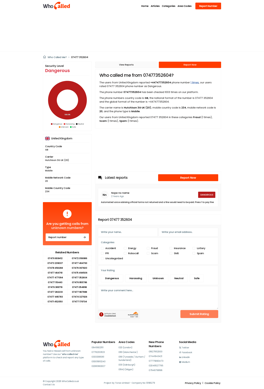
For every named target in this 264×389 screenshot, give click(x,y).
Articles (155, 6)
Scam (154, 253)
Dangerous (112, 278)
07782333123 (98, 352)
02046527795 (156, 365)
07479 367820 (79, 268)
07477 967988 (79, 292)
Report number (57, 237)
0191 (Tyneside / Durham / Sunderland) (132, 358)
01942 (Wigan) (126, 369)
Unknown (158, 278)
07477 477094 (55, 277)
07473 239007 (55, 263)
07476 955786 (79, 282)
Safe (197, 278)
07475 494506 (79, 272)
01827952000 (155, 351)
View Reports (126, 64)
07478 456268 (55, 268)
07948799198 (155, 370)
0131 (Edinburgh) (127, 364)
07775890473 (156, 360)
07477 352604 (79, 57)
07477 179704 (79, 301)
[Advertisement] (130, 31)
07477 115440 (55, 282)
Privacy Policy (193, 383)
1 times (195, 82)
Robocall (133, 253)
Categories (168, 6)
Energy (132, 248)
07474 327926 (79, 296)
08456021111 (97, 347)
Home (144, 6)
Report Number (208, 6)
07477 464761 (55, 272)
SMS (176, 253)
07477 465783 (55, 296)
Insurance (180, 248)
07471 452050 (55, 301)
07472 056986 (79, 258)
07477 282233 (55, 292)
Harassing (135, 278)
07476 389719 (55, 287)
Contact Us (49, 384)
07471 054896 (79, 287)
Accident (110, 248)
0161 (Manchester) (128, 352)
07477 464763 (79, 263)
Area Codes (185, 6)
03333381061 (98, 356)
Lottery (201, 248)
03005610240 (98, 361)
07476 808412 (55, 258)
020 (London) (125, 347)
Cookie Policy (212, 383)
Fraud (154, 248)
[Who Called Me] (56, 6)
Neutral (178, 278)
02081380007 (98, 366)
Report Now (190, 64)
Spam (200, 253)
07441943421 (155, 356)
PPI (107, 253)
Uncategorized (114, 258)
